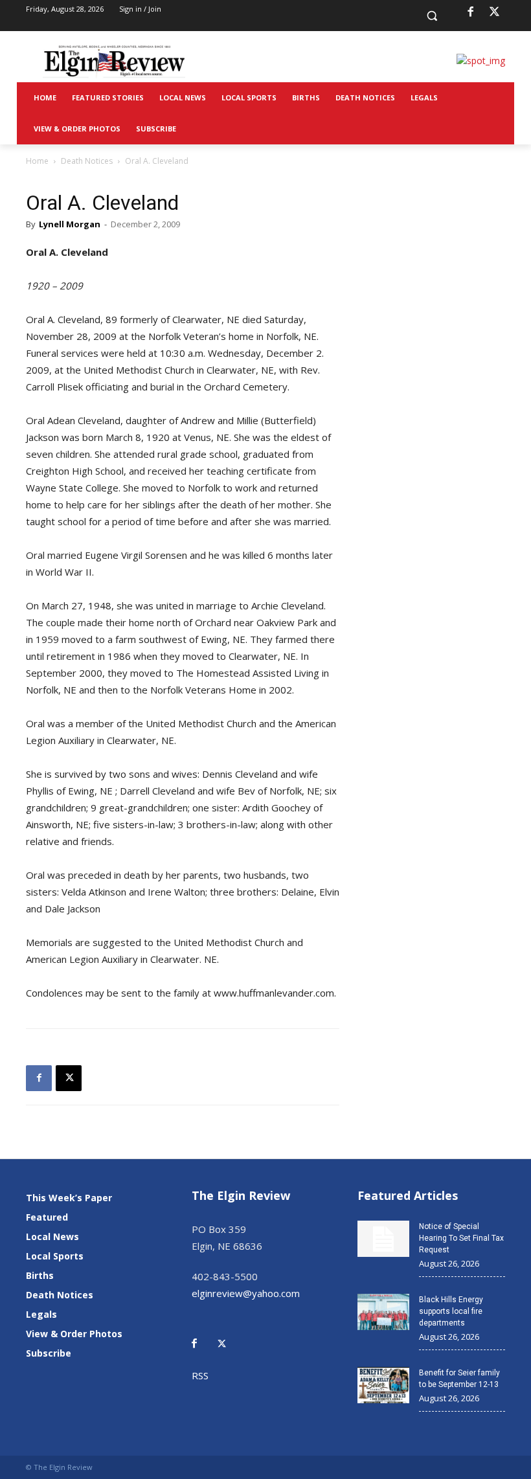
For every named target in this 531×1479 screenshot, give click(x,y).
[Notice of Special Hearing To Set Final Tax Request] (383, 1239)
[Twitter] (228, 1334)
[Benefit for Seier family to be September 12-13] (383, 1385)
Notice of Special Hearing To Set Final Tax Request (461, 1238)
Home (37, 160)
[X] (494, 12)
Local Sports (55, 1256)
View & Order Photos (74, 1333)
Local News (52, 1236)
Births (40, 1275)
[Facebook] (470, 12)
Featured (47, 1217)
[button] (432, 16)
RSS (200, 1375)
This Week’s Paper (69, 1197)
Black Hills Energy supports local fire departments (451, 1311)
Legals (41, 1314)
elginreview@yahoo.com (246, 1293)
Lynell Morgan (69, 224)
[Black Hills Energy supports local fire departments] (383, 1312)
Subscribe (48, 1353)
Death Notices (87, 160)
